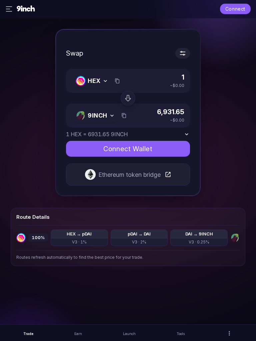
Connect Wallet (127, 149)
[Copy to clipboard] (117, 81)
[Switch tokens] (128, 98)
